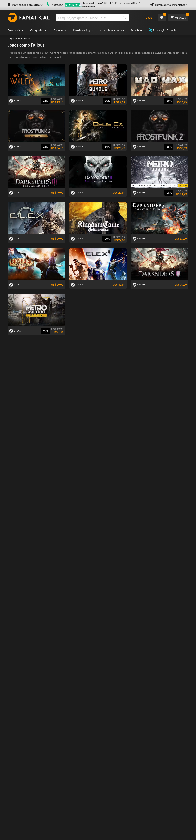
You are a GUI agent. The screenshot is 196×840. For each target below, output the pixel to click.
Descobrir (14, 30)
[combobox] (98, 17)
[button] (25, 5)
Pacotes (59, 30)
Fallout (57, 56)
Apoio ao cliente (19, 38)
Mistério (136, 30)
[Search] (124, 17)
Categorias (37, 30)
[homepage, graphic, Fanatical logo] (29, 17)
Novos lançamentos (112, 30)
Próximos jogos (83, 30)
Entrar (150, 17)
